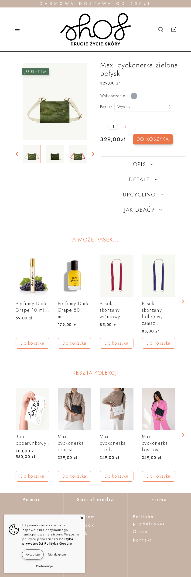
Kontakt (142, 540)
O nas (140, 532)
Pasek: (106, 106)
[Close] (81, 518)
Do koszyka (152, 139)
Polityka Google (58, 543)
